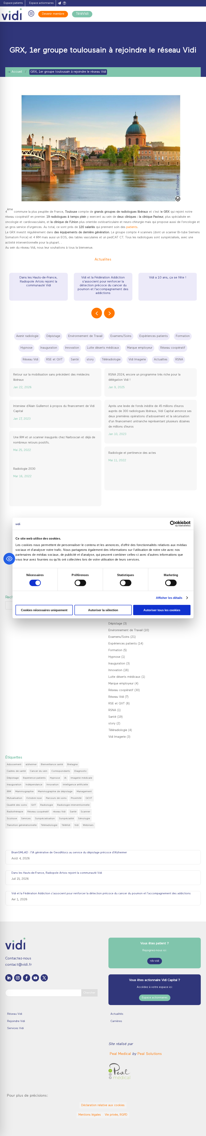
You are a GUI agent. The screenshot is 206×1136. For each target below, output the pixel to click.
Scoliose (12, 818)
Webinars (88, 825)
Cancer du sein (38, 771)
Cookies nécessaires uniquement (44, 610)
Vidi (76, 825)
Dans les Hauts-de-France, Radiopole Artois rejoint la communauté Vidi (38, 281)
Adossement (14, 764)
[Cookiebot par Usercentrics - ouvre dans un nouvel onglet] (173, 524)
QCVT (89, 798)
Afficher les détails (169, 597)
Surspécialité (66, 818)
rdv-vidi (154, 960)
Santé (112, 717)
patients (131, 227)
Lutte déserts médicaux (124, 677)
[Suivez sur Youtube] (35, 977)
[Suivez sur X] (44, 977)
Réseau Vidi (116, 697)
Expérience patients (34, 778)
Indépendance (34, 784)
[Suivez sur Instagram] (17, 977)
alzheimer (31, 764)
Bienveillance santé (52, 764)
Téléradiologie (117, 730)
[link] (121, 1054)
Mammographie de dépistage (55, 791)
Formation (115, 650)
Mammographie (24, 791)
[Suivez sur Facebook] (26, 977)
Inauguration (116, 663)
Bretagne (72, 764)
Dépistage (115, 623)
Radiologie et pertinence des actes (132, 453)
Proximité (76, 798)
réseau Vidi (59, 812)
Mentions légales (89, 1114)
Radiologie (46, 805)
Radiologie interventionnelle (73, 805)
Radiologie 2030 (24, 469)
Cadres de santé (16, 771)
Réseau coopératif (120, 690)
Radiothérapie (15, 812)
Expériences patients (122, 643)
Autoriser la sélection (103, 610)
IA (65, 778)
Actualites (103, 260)
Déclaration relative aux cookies (103, 1105)
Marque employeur (121, 683)
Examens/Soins (118, 637)
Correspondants (61, 771)
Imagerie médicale (81, 778)
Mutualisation (14, 798)
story (111, 723)
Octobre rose (34, 798)
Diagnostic (80, 771)
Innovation (115, 670)
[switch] (80, 583)
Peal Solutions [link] (149, 1054)
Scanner (85, 812)
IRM (9, 791)
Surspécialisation (45, 818)
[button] (109, 313)
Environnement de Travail (125, 630)
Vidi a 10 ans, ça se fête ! (167, 277)
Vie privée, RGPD (116, 1114)
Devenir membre (53, 14)
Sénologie (84, 818)
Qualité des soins (17, 805)
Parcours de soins (56, 798)
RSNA (112, 710)
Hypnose (114, 657)
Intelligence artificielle (75, 784)
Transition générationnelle (22, 825)
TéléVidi (82, 14)
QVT (33, 805)
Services (26, 818)
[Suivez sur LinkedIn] (8, 977)
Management (84, 791)
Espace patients (13, 3)
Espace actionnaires (41, 3)
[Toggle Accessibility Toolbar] (9, 558)
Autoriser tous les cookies (161, 610)
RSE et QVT (116, 703)
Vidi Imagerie (117, 737)
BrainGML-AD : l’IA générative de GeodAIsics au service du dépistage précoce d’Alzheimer (69, 852)
